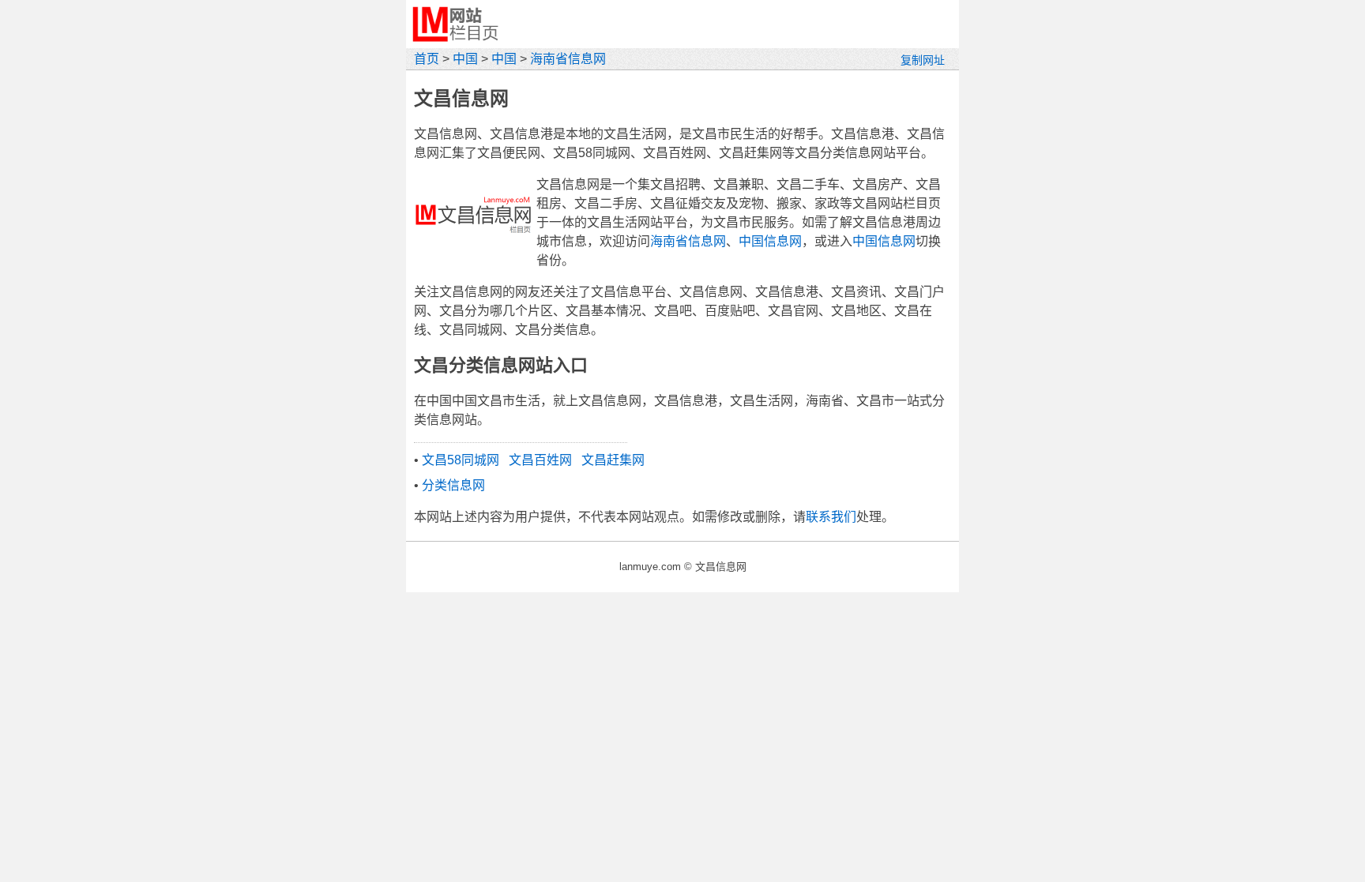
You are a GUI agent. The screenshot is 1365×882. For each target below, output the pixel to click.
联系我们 (831, 517)
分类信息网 (453, 485)
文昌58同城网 (460, 460)
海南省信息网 (568, 59)
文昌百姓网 (540, 460)
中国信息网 (770, 241)
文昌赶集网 (613, 460)
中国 (465, 59)
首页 (426, 59)
